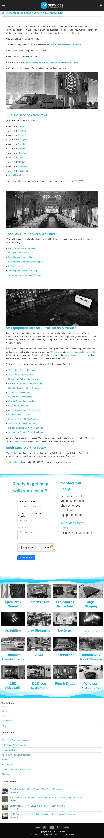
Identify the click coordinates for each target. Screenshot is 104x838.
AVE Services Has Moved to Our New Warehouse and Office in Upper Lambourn (46, 797)
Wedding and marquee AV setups (23, 270)
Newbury (22, 126)
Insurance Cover (9, 750)
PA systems (55, 352)
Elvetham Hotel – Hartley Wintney (23, 419)
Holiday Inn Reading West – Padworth (25, 428)
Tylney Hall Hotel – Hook (19, 392)
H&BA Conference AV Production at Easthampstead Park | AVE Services (42, 814)
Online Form (7, 721)
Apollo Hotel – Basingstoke (20, 374)
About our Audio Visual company (16, 755)
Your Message (23, 527)
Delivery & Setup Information (15, 740)
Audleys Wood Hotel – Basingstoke (24, 410)
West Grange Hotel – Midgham (22, 423)
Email (33, 502)
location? (23, 181)
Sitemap (5, 774)
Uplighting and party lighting (21, 257)
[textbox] (37, 518)
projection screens (73, 352)
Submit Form (26, 558)
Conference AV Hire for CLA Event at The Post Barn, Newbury (37, 806)
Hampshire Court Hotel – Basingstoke (25, 383)
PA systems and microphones (21, 248)
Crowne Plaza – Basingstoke (21, 401)
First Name (21, 502)
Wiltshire (66, 45)
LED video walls (15, 266)
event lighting (90, 352)
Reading (22, 131)
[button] (3, 5)
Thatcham (22, 153)
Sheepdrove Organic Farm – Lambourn (26, 432)
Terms (4, 760)
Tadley (21, 157)
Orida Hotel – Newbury (18, 406)
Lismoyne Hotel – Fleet (18, 415)
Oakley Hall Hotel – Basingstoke (23, 370)
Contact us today (20, 441)
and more (74, 62)
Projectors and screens (18, 253)
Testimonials (7, 765)
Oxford (21, 135)
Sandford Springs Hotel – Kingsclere (24, 388)
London (77, 45)
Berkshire (32, 45)
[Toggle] (100, 759)
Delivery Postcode (21, 514)
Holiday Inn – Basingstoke (20, 397)
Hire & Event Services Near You (16, 769)
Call (4, 716)
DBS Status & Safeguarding (14, 745)
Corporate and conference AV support (25, 275)
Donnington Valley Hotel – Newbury (24, 379)
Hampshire (23, 171)
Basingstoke (23, 140)
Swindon (22, 144)
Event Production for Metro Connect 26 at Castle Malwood (36, 789)
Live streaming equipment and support (25, 262)
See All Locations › (16, 175)
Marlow (21, 162)
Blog (4, 725)
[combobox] (37, 518)
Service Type (36, 513)
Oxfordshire (55, 45)
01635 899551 (75, 523)
